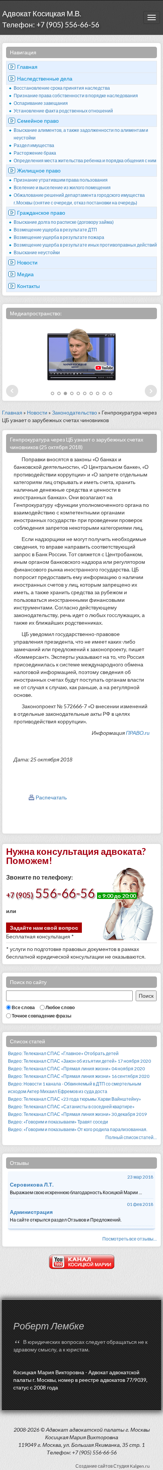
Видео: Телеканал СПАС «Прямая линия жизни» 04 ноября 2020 (76, 1068)
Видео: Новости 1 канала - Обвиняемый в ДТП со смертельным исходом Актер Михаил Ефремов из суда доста (74, 1087)
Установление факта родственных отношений (63, 111)
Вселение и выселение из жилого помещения (62, 187)
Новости (27, 262)
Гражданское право (41, 212)
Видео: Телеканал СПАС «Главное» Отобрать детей (63, 1053)
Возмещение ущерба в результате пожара (59, 237)
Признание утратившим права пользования (61, 180)
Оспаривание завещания (41, 103)
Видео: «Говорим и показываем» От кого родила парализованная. (77, 1129)
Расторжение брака (35, 153)
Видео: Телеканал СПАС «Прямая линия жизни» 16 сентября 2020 (78, 1076)
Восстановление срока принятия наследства (62, 88)
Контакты (28, 286)
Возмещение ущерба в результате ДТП (55, 230)
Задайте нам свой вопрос (44, 927)
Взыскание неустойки (37, 252)
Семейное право (38, 120)
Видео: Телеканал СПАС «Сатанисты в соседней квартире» (71, 1106)
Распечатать (51, 797)
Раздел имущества (34, 145)
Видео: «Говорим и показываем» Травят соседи (58, 1122)
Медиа (25, 274)
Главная (27, 66)
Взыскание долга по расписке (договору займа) (64, 222)
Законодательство (74, 412)
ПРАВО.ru (137, 732)
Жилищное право (39, 170)
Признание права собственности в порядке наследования (76, 95)
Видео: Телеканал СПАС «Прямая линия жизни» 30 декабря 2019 (77, 1114)
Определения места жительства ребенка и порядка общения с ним (85, 160)
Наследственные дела (44, 78)
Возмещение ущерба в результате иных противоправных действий (85, 245)
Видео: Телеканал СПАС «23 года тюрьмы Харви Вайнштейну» (74, 1099)
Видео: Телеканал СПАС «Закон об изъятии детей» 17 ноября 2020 (79, 1061)
